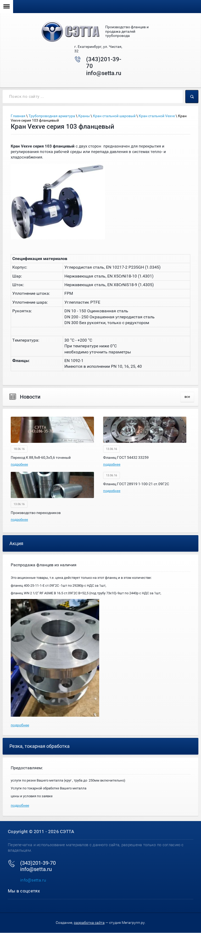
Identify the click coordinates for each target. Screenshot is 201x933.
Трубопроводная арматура (52, 116)
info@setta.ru (103, 73)
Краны (84, 116)
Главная (18, 116)
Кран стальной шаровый (114, 116)
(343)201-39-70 (38, 863)
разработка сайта (89, 922)
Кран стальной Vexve (157, 116)
